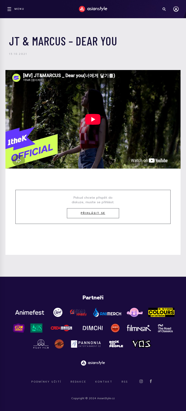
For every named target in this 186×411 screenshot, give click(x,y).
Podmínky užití (46, 382)
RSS (125, 382)
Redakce (78, 382)
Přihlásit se (93, 213)
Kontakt (104, 382)
